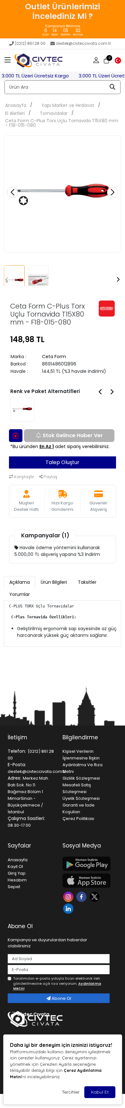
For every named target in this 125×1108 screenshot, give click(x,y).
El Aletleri (15, 113)
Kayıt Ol (15, 866)
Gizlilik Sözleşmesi (81, 778)
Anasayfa (15, 105)
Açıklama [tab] (19, 582)
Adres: (14, 778)
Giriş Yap (17, 873)
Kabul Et (100, 1092)
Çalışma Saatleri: (26, 818)
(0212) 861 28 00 (30, 43)
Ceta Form (54, 356)
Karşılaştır (23, 477)
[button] (7, 60)
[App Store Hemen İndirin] (86, 880)
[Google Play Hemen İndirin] (86, 863)
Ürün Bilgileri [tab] (54, 582)
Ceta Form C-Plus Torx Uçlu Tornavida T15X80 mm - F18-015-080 (61, 122)
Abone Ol (61, 998)
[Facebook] (82, 896)
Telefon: (17, 751)
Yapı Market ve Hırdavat (67, 105)
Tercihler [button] (70, 1092)
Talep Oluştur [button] (62, 462)
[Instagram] (69, 896)
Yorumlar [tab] (19, 594)
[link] (62, 19)
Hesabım (17, 880)
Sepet (14, 887)
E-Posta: (17, 764)
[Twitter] (95, 896)
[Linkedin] (69, 908)
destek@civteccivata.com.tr (83, 43)
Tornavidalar (54, 113)
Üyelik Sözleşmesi (81, 798)
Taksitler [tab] (87, 582)
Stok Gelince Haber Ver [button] (73, 435)
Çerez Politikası (78, 818)
